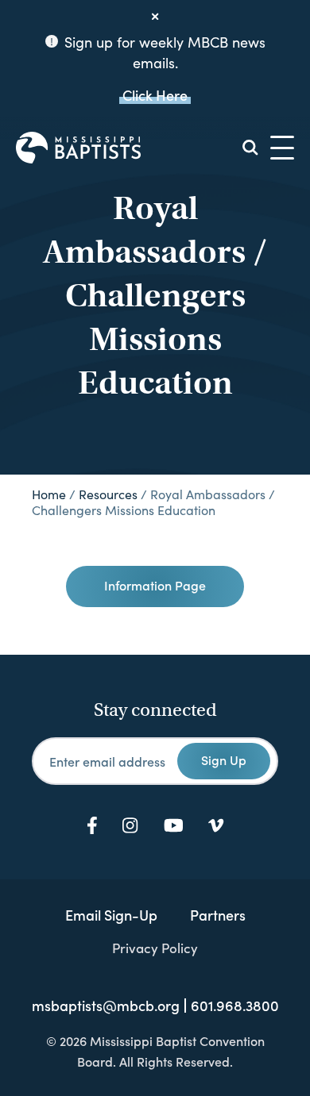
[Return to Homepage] (78, 147)
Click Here (155, 95)
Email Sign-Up (111, 915)
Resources (108, 494)
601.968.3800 (235, 1005)
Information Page (155, 585)
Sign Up (223, 759)
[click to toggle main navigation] (282, 148)
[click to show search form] (250, 148)
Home (49, 494)
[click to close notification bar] (155, 16)
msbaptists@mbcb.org (106, 1005)
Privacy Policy (155, 947)
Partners (218, 915)
